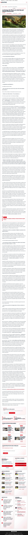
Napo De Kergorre (9, 13)
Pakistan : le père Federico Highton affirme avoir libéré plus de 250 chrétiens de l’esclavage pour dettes (8, 519)
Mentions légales (10, 534)
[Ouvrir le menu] (26, 2)
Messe (18, 534)
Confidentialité (15, 534)
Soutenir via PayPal (21, 463)
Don (20, 534)
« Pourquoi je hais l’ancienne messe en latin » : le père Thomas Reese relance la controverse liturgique (7, 501)
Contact (22, 534)
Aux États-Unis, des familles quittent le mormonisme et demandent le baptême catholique (7, 524)
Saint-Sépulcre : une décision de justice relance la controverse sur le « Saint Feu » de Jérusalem (8, 507)
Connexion (7, 467)
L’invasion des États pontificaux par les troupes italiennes (15, 389)
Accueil (3, 6)
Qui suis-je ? (6, 534)
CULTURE (6, 6)
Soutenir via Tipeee (21, 465)
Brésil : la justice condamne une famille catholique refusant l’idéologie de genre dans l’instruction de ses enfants (8, 513)
